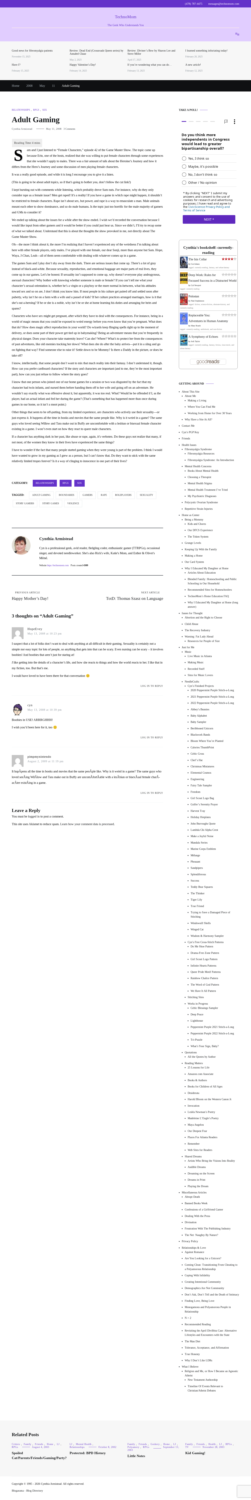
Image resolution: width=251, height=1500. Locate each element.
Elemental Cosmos (201, 772)
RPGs (36, 110)
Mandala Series (199, 842)
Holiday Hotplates (201, 817)
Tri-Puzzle (196, 1039)
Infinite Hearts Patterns (203, 965)
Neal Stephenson (197, 301)
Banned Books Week (196, 1203)
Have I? (16, 64)
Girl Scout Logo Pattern (204, 959)
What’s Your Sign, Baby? (205, 1046)
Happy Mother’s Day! (30, 596)
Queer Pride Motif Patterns (206, 971)
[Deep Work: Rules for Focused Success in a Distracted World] (184, 282)
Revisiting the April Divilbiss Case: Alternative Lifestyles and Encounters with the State (211, 1332)
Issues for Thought (192, 613)
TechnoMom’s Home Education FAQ (208, 596)
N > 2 (188, 1317)
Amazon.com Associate (200, 1074)
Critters (16, 1444)
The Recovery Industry (197, 630)
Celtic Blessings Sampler (204, 1008)
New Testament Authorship (203, 1380)
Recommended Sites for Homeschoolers (210, 589)
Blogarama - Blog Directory (27, 1490)
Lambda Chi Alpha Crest (204, 829)
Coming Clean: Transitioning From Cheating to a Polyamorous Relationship (211, 1267)
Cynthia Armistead (22, 129)
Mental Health (84, 1444)
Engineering (197, 779)
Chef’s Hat (197, 760)
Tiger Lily (196, 899)
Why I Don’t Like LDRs (198, 1360)
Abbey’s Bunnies (200, 709)
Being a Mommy (194, 519)
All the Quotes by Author (202, 1056)
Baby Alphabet (199, 715)
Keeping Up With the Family (201, 549)
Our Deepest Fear (197, 1131)
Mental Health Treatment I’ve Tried (208, 489)
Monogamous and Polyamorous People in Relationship (208, 1309)
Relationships (21, 110)
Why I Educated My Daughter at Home (206, 568)
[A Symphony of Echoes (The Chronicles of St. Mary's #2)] (184, 344)
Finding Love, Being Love (199, 1300)
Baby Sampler (198, 722)
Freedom (195, 791)
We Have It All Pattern (203, 990)
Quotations (191, 1052)
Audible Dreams (197, 1167)
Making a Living (197, 400)
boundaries (66, 495)
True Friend (197, 906)
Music (188, 651)
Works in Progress (198, 1003)
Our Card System (194, 561)
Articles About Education (202, 572)
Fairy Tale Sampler (201, 785)
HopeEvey (34, 629)
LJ (58, 1444)
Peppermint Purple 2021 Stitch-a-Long (212, 1027)
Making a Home (194, 555)
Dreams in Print (196, 1179)
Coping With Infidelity (197, 1275)
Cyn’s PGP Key (190, 432)
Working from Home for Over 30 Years (210, 413)
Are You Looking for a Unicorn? (203, 1258)
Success (195, 880)
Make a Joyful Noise (202, 836)
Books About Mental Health (203, 470)
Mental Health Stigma (200, 483)
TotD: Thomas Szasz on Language (134, 596)
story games (50, 503)
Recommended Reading (198, 1324)
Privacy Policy (190, 1241)
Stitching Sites (196, 997)
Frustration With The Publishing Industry (208, 1228)
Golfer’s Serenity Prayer (204, 804)
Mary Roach (196, 326)
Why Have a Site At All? (198, 419)
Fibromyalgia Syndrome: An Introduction (211, 460)
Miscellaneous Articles (194, 1192)
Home (50, 1444)
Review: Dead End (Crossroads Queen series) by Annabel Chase (96, 52)
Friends (186, 438)
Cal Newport (196, 285)
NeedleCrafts (192, 681)
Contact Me (188, 425)
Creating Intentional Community (203, 1281)
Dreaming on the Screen (201, 1173)
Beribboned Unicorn (202, 728)
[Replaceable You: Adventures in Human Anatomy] (184, 323)
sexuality (146, 495)
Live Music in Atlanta (200, 656)
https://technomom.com (58, 565)
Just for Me (188, 647)
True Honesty (192, 1354)
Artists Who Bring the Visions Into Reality (211, 1160)
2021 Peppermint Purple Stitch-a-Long (212, 696)
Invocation (193, 1105)
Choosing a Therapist (199, 477)
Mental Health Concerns (198, 466)
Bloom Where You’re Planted (207, 741)
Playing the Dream (198, 1186)
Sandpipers (197, 867)
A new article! (193, 64)
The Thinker (198, 893)
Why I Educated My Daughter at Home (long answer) (213, 604)
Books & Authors (197, 1080)
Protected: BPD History (88, 1453)
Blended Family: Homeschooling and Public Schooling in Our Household (212, 581)
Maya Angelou (196, 1124)
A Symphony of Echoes (203, 336)
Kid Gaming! (195, 1453)
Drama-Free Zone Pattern (205, 952)
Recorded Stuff (196, 668)
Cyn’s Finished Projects (201, 685)
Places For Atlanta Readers (202, 1137)
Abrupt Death (192, 1196)
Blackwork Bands (200, 734)
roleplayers (123, 495)
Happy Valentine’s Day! (83, 64)
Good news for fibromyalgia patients (32, 50)
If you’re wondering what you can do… (149, 64)
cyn (30, 705)
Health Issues (189, 445)
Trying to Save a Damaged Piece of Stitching (210, 914)
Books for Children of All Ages (205, 1086)
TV (187, 1447)
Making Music (196, 662)
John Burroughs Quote (203, 823)
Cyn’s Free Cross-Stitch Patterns (206, 942)
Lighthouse (197, 1020)
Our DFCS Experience (200, 530)
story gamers (25, 503)
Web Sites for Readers (200, 1150)
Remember (194, 1143)
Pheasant (195, 861)
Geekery (155, 1444)
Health (212, 1444)
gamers (88, 495)
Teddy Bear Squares (202, 886)
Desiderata (193, 1093)
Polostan (193, 296)
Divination (190, 1222)
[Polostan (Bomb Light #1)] (184, 304)
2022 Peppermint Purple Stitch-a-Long (212, 703)
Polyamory (133, 1447)
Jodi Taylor (195, 341)
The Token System (198, 536)
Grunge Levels (193, 542)
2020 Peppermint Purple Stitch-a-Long (212, 690)
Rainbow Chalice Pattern (204, 978)
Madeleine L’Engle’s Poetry (203, 1118)
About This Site (190, 391)
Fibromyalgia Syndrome (198, 449)
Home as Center (190, 515)
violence (73, 503)
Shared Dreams (193, 1156)
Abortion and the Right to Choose (203, 617)
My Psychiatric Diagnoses (202, 496)
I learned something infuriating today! (206, 50)
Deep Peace (197, 1014)
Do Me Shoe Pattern (202, 946)
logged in (34, 816)
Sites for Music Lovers (200, 675)
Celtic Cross (197, 753)
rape (104, 495)
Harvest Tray (198, 810)
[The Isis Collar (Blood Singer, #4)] (184, 267)
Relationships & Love (194, 1247)
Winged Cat (197, 929)
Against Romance (194, 1252)
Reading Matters (194, 1063)
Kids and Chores (197, 523)
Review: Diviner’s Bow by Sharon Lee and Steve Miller (151, 52)
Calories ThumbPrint (202, 747)
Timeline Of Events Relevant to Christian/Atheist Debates (205, 1388)
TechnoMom (125, 16)
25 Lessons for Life (198, 1067)
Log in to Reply (152, 686)
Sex (44, 110)
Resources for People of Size (204, 641)
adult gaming (41, 495)
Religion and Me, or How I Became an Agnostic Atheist (211, 1373)
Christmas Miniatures (202, 766)
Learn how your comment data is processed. (87, 824)
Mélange (195, 855)
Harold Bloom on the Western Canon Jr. (210, 1099)
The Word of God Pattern (205, 984)
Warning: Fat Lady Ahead (199, 636)
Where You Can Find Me (201, 406)
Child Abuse (191, 624)
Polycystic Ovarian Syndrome (201, 502)
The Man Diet (192, 1341)
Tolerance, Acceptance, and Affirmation (207, 1347)
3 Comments (69, 129)
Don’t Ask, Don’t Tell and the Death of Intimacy (212, 1294)
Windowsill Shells (201, 923)
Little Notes (136, 1456)
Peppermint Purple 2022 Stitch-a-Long (212, 1033)
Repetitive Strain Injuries (199, 508)
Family (27, 1444)
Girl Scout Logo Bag (202, 798)
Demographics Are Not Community (204, 1288)
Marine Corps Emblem (203, 848)
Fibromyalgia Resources (201, 453)
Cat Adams (195, 264)
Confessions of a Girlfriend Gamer (204, 1209)
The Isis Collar (197, 259)
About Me (190, 396)
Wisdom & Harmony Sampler (207, 935)
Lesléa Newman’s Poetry (201, 1112)
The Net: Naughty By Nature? (201, 1235)
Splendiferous (198, 874)
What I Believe (190, 1366)
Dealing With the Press (197, 1216)
